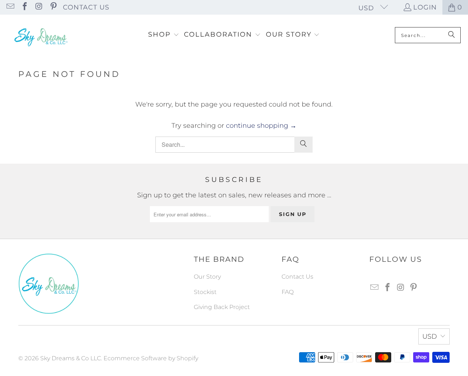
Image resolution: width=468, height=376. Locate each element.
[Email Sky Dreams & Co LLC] (9, 7)
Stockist (205, 291)
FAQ (288, 291)
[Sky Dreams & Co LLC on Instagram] (38, 7)
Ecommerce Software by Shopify (150, 358)
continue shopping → (261, 126)
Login (425, 7)
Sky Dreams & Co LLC (70, 358)
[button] (163, 35)
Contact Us (86, 7)
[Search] (451, 35)
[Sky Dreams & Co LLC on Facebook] (24, 7)
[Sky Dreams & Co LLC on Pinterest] (52, 7)
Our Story (207, 276)
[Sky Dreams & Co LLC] (40, 35)
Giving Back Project (222, 307)
